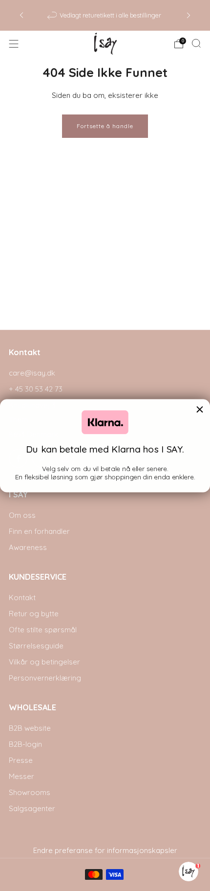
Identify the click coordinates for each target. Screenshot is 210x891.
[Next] (188, 15)
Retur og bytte (34, 613)
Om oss (22, 515)
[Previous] (21, 15)
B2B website (30, 728)
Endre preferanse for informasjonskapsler (105, 850)
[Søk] (196, 43)
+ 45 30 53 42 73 (36, 389)
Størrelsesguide (36, 645)
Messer (21, 776)
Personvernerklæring (45, 677)
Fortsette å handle (105, 126)
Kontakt (22, 597)
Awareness (28, 547)
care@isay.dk (32, 373)
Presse (21, 760)
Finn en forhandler (39, 531)
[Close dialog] (200, 409)
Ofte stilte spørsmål (43, 629)
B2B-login (25, 744)
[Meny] (14, 44)
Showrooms (29, 792)
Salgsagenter (32, 808)
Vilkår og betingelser (44, 661)
